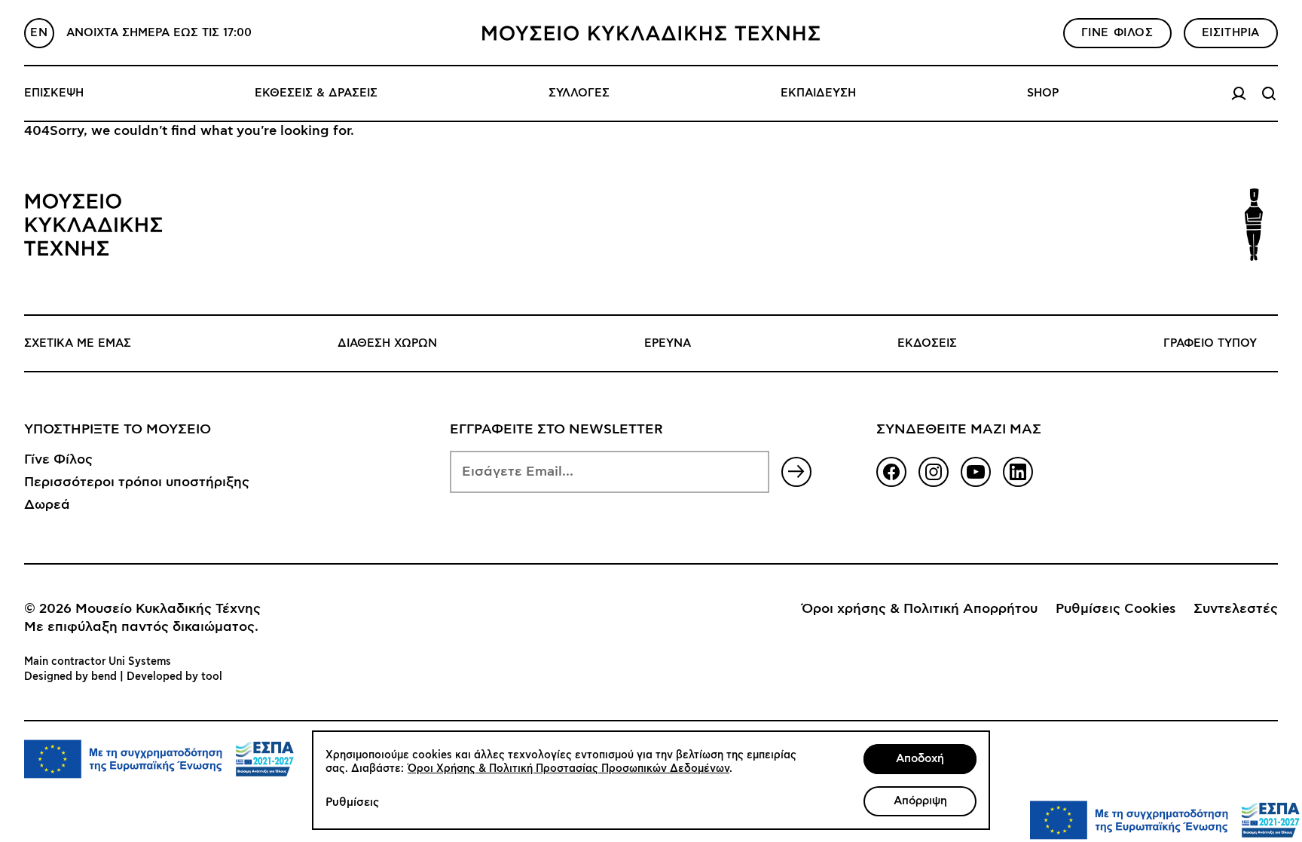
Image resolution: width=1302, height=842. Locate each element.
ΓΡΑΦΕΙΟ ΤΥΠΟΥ (1210, 343)
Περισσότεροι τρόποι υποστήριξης (136, 482)
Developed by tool (174, 677)
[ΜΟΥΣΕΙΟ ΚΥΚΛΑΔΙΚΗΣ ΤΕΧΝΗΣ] (651, 33)
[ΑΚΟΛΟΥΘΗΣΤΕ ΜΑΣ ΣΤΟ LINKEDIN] (1018, 472)
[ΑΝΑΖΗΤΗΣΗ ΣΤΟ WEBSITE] (1269, 93)
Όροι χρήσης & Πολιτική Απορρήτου (920, 609)
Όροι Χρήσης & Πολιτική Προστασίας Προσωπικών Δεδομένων (568, 769)
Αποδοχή (920, 758)
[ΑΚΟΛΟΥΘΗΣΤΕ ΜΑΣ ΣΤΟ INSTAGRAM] (933, 472)
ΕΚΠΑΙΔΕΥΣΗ (818, 93)
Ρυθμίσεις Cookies (1115, 609)
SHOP (1043, 93)
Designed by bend (70, 677)
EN (38, 32)
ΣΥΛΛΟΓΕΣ (579, 93)
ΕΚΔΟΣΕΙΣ (927, 343)
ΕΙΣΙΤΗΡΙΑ (1231, 32)
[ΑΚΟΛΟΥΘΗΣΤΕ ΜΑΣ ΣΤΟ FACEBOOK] (891, 472)
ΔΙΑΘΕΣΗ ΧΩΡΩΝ (387, 343)
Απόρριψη (920, 801)
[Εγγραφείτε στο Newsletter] (796, 472)
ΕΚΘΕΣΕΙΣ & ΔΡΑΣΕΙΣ (316, 93)
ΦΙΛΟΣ (1117, 32)
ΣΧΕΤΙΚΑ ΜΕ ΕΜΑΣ (77, 343)
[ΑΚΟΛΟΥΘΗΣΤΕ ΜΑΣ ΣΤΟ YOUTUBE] (976, 472)
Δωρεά (47, 505)
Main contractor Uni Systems (97, 662)
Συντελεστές (1236, 609)
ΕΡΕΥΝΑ (667, 343)
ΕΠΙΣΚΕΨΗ (54, 93)
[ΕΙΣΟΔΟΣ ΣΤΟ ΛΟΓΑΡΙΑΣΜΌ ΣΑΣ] (1239, 93)
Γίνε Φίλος (58, 460)
